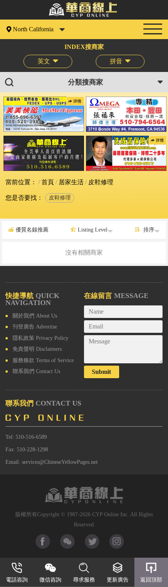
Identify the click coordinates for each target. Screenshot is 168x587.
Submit (101, 371)
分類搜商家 (85, 82)
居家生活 (70, 182)
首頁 (47, 182)
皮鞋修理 (60, 198)
